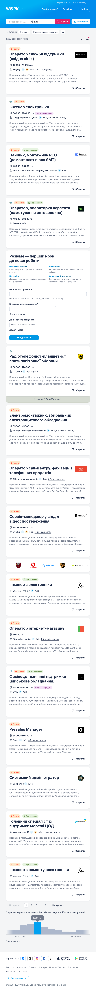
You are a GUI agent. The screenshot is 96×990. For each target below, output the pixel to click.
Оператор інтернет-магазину (36, 628)
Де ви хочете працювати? (22, 319)
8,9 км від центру (57, 117)
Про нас (33, 967)
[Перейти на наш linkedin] (43, 958)
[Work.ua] (14, 8)
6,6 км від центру (65, 430)
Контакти (21, 967)
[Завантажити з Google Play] (82, 958)
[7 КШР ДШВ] (18, 565)
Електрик (24, 32)
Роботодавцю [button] (15, 978)
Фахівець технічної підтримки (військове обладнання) (37, 678)
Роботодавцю (80, 2)
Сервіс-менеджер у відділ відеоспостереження (34, 518)
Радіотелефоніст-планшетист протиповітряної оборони (37, 358)
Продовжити (24, 337)
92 (46, 905)
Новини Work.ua (57, 967)
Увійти (84, 9)
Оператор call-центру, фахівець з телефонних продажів (40, 470)
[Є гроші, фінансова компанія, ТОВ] (77, 565)
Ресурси (10, 967)
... (63, 32)
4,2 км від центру (37, 740)
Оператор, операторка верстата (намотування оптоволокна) (39, 210)
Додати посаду (17, 314)
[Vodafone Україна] (33, 565)
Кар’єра (43, 967)
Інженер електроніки (29, 107)
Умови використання (16, 971)
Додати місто (16, 330)
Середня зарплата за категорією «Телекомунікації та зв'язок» (45, 912)
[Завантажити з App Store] (64, 958)
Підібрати (82, 21)
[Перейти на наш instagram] (36, 958)
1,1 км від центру (43, 532)
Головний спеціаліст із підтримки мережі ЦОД (31, 823)
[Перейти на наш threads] (30, 958)
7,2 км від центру (56, 479)
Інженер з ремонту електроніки (39, 869)
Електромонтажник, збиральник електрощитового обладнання (40, 417)
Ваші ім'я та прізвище (20, 289)
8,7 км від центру (50, 639)
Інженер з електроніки (30, 584)
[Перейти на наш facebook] (23, 958)
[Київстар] (48, 565)
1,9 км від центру (44, 69)
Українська (11, 958)
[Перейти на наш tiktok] (50, 958)
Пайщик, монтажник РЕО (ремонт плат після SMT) (33, 157)
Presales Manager (25, 729)
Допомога (73, 967)
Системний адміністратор (45, 32)
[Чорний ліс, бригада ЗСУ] (62, 565)
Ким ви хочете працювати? (23, 304)
